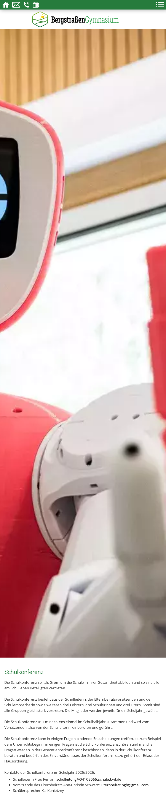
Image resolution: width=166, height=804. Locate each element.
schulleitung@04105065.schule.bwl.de (88, 779)
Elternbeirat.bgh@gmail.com (125, 784)
